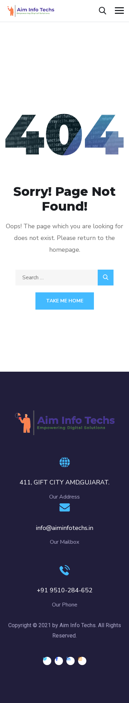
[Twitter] (47, 661)
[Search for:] (64, 277)
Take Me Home (64, 301)
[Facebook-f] (59, 661)
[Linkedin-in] (70, 661)
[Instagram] (82, 661)
